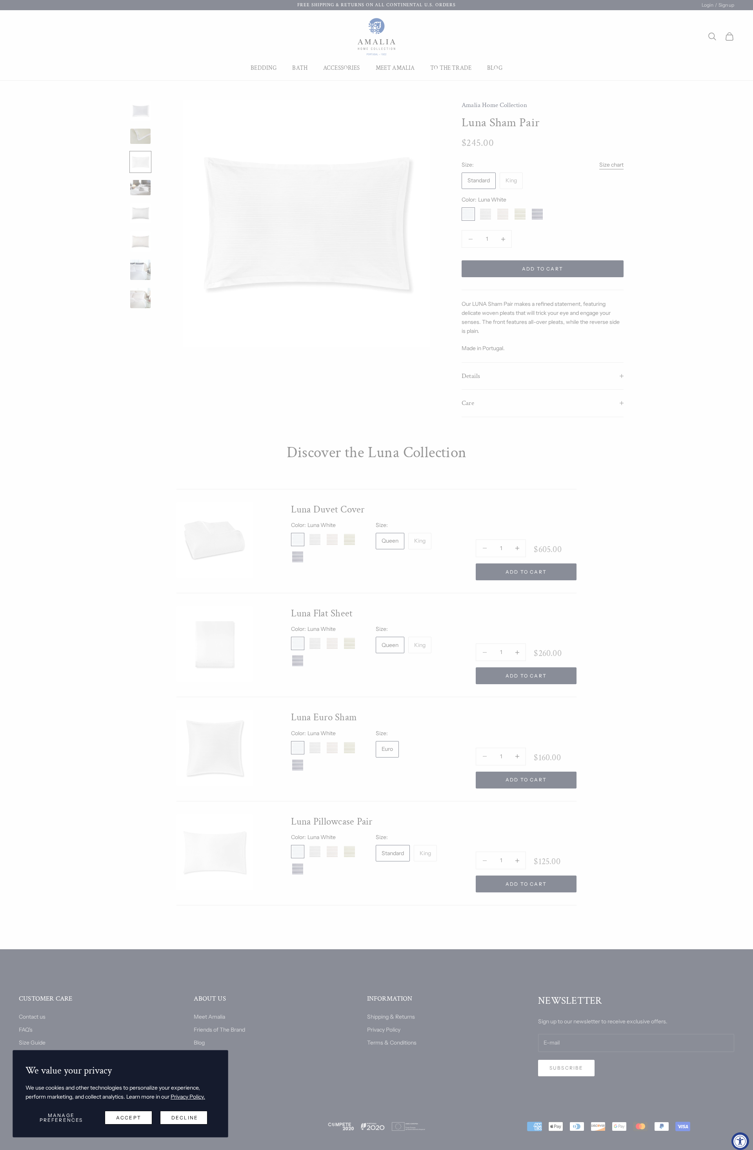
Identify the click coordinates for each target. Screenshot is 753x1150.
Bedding (263, 68)
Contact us (32, 1016)
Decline (184, 1118)
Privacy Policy (383, 1029)
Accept (128, 1118)
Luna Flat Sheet (322, 613)
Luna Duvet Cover (328, 509)
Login (707, 5)
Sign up (726, 5)
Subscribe (566, 1068)
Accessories (341, 68)
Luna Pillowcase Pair (332, 821)
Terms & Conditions (392, 1042)
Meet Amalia (395, 68)
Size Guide (32, 1042)
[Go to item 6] (140, 242)
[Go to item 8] (140, 298)
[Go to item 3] (140, 162)
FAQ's (26, 1029)
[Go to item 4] (140, 187)
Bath (299, 68)
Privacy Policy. (188, 1096)
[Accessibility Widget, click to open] (740, 1141)
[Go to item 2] (140, 136)
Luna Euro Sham (324, 717)
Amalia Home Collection (494, 105)
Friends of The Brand (219, 1029)
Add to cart (542, 269)
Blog (494, 68)
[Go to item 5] (140, 213)
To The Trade (450, 68)
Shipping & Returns (391, 1016)
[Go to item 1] (140, 111)
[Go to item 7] (140, 270)
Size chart (611, 164)
